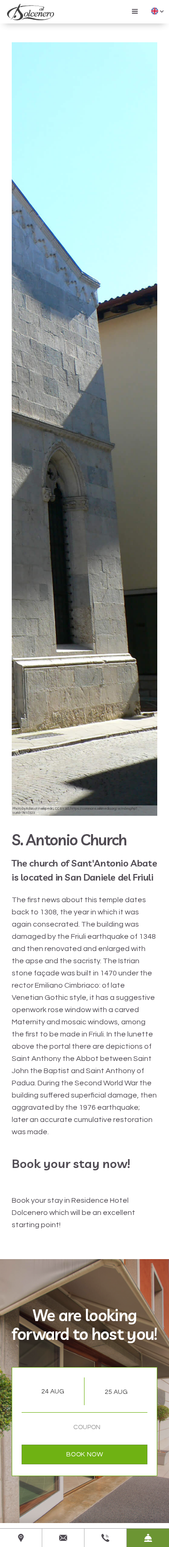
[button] (135, 11)
